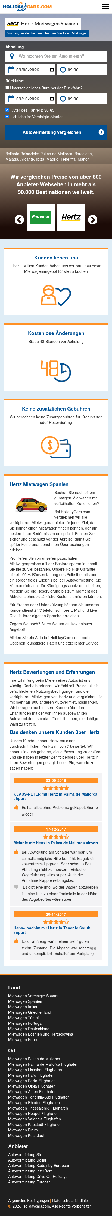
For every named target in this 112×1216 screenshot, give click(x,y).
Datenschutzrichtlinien (71, 1201)
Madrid (52, 159)
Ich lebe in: (36, 116)
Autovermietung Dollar (27, 1160)
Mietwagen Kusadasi (26, 1135)
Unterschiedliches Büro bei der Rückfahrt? (46, 88)
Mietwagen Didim (23, 1130)
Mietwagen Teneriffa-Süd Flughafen (39, 1097)
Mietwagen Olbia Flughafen (31, 1086)
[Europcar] (40, 217)
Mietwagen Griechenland (29, 1012)
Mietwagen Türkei (23, 1017)
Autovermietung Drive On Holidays (37, 1176)
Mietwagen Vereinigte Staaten (34, 995)
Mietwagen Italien (23, 1006)
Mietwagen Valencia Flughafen (34, 1119)
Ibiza (40, 159)
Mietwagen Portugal (25, 1023)
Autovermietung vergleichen (63, 132)
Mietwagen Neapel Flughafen (33, 1113)
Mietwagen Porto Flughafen (32, 1080)
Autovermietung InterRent (30, 1171)
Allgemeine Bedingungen (29, 1201)
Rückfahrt (14, 80)
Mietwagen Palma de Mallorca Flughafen (43, 1064)
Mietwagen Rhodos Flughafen (34, 1102)
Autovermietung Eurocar (29, 1182)
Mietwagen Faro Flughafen (31, 1075)
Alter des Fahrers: (31, 110)
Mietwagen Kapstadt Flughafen (35, 1124)
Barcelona (83, 153)
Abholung (14, 46)
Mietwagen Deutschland (28, 1028)
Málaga (11, 159)
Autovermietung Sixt (25, 1154)
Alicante (27, 159)
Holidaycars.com (36, 1206)
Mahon (84, 159)
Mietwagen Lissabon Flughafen (35, 1069)
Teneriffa (68, 159)
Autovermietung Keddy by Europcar (38, 1165)
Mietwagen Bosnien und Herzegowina (40, 1034)
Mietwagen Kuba (22, 1039)
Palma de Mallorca (56, 153)
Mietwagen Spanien (25, 1001)
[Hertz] (71, 217)
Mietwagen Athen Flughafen (32, 1091)
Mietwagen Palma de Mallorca (34, 1058)
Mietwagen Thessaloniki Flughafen (38, 1108)
